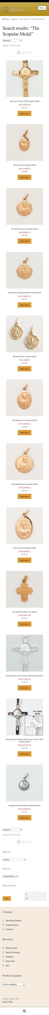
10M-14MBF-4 (24, 359)
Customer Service (12, 924)
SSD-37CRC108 (24, 678)
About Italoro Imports (13, 920)
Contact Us (10, 929)
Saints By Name (11, 948)
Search (24, 1011)
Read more (24, 113)
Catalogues (10, 956)
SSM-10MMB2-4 (24, 808)
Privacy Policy (8, 1001)
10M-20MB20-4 (24, 551)
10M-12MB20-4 (24, 168)
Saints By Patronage (13, 952)
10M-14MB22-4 (24, 232)
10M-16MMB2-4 (24, 487)
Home (7, 19)
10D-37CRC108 (24, 104)
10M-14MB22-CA (24, 295)
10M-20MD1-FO (24, 615)
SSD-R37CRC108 (24, 743)
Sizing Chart (10, 961)
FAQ (7, 965)
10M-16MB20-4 (24, 423)
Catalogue (14, 19)
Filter (7, 899)
